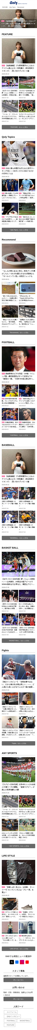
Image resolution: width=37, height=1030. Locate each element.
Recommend (9, 239)
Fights (5, 650)
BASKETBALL (25, 1021)
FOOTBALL (8, 342)
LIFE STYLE (8, 856)
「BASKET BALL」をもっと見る (18, 640)
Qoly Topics (8, 137)
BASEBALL (8, 445)
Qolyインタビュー (13, 1016)
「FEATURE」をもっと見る (18, 127)
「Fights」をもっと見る (18, 743)
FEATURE (7, 34)
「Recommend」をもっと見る (18, 332)
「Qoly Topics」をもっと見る (18, 230)
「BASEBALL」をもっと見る (18, 538)
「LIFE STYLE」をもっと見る (18, 949)
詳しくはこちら (18, 980)
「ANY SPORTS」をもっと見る (18, 846)
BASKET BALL (10, 547)
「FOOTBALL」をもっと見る (18, 435)
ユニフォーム (12, 1012)
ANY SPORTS (9, 753)
